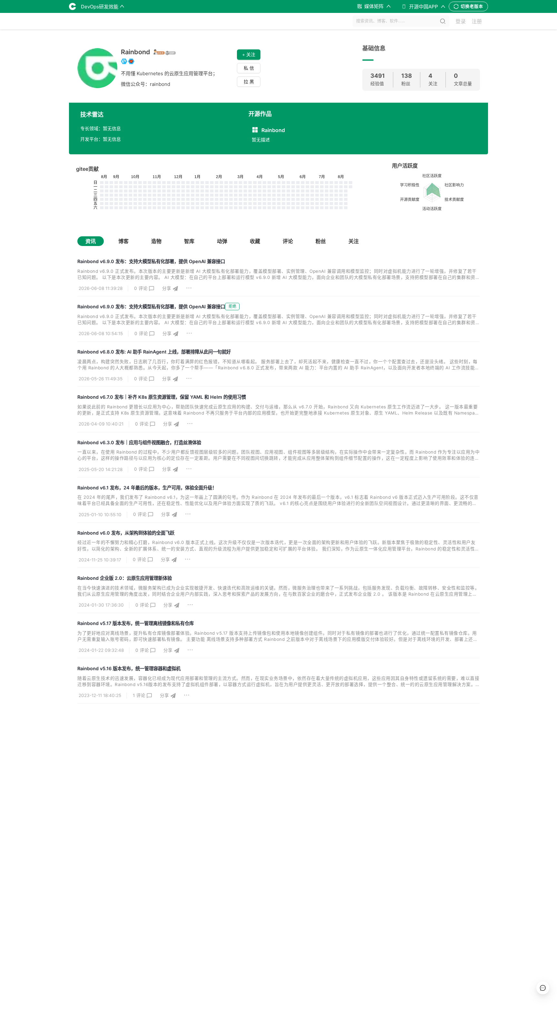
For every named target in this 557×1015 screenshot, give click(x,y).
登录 (460, 21)
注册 (477, 21)
